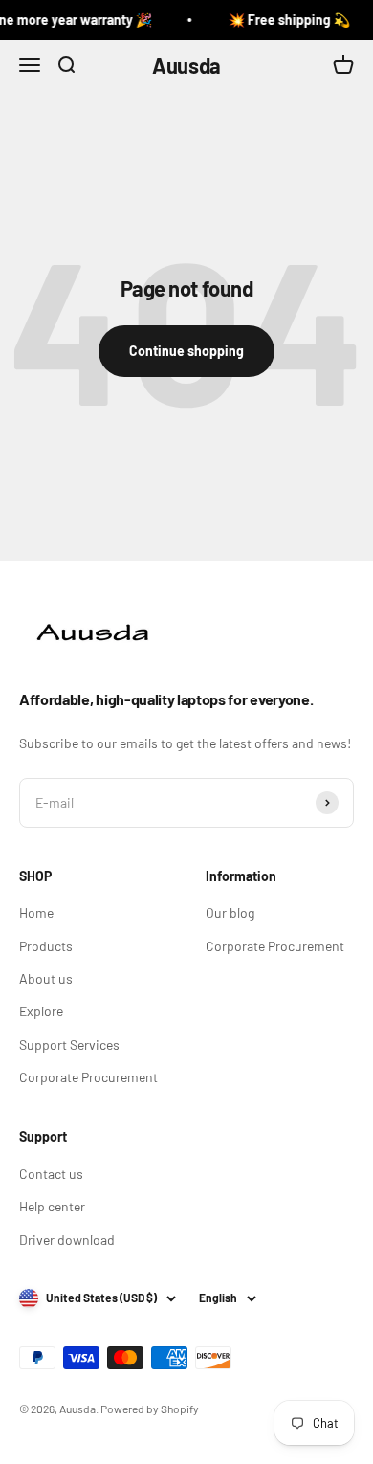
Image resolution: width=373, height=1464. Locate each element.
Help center (52, 1206)
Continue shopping (186, 351)
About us (46, 978)
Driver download (67, 1239)
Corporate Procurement (88, 1077)
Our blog (230, 912)
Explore (41, 1011)
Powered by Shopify (149, 1408)
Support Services (69, 1044)
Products (46, 946)
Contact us (51, 1173)
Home (36, 912)
